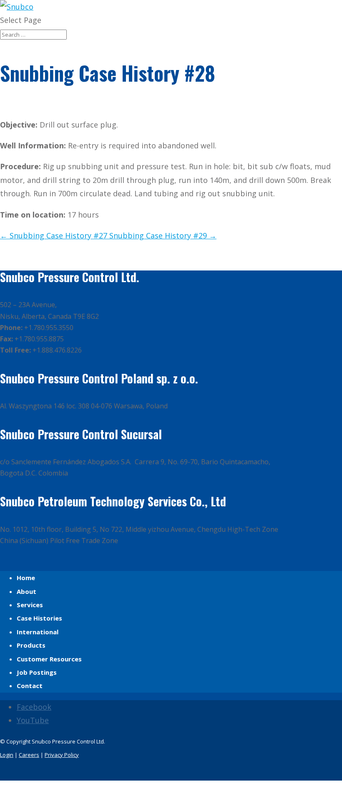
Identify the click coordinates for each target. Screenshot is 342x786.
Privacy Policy (62, 754)
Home (26, 577)
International (37, 632)
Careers (29, 754)
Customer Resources (49, 659)
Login (6, 754)
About (26, 591)
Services (30, 605)
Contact (30, 685)
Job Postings (37, 672)
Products (31, 645)
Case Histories (39, 618)
